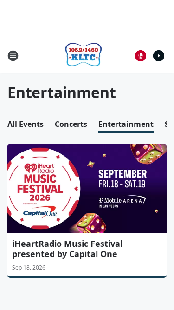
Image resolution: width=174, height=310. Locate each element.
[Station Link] (83, 55)
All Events (25, 124)
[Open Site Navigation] (13, 55)
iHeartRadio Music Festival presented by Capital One (67, 248)
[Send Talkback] (140, 55)
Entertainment (126, 124)
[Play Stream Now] (158, 55)
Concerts (71, 124)
